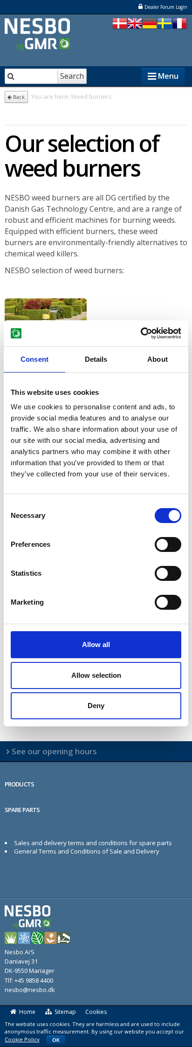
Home (27, 1012)
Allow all (96, 644)
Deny (96, 705)
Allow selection (96, 675)
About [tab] (157, 359)
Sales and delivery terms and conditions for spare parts (93, 843)
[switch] (168, 544)
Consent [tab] (34, 359)
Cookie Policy (22, 1039)
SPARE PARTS (22, 810)
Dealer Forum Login (165, 7)
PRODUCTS (19, 784)
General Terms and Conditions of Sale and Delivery (86, 851)
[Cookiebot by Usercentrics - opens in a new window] (140, 333)
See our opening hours (54, 751)
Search (72, 76)
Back (18, 97)
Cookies (96, 1012)
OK (56, 1039)
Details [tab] (96, 359)
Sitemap (65, 1012)
